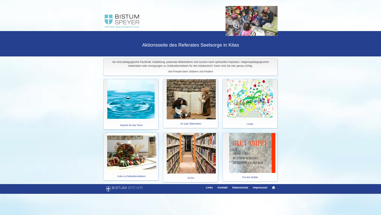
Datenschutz (240, 187)
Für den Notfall (250, 177)
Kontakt (223, 187)
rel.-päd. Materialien (190, 123)
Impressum (260, 187)
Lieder (250, 124)
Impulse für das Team (131, 125)
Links (209, 187)
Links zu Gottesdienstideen (131, 176)
